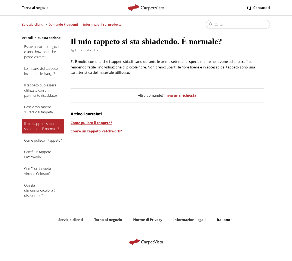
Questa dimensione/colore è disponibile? (40, 190)
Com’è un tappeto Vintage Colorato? (37, 171)
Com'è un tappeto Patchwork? (37, 154)
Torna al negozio (35, 7)
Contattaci (261, 7)
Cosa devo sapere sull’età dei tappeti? (38, 109)
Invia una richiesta (180, 95)
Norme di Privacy (147, 219)
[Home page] (146, 7)
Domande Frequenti (63, 24)
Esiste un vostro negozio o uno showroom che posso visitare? (42, 51)
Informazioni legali (189, 219)
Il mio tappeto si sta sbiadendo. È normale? (41, 126)
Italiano (224, 219)
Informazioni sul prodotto (102, 24)
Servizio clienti (32, 24)
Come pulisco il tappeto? (43, 140)
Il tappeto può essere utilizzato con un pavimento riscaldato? (40, 90)
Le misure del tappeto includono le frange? (41, 71)
